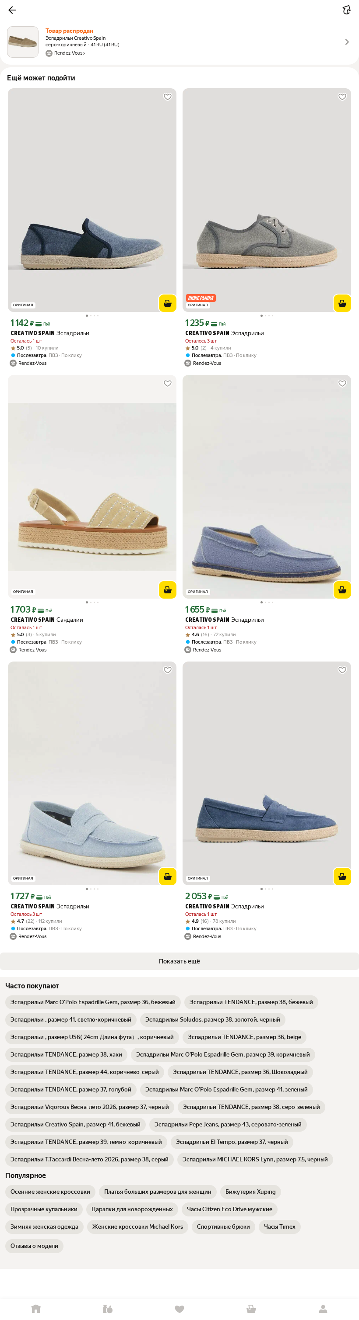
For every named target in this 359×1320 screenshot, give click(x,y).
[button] (12, 10)
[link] (93, 1002)
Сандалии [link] (47, 620)
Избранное (179, 1309)
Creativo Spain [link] (33, 333)
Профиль (323, 1309)
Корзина (251, 1309)
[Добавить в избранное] (167, 97)
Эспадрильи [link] (50, 333)
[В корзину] (167, 303)
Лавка (108, 1309)
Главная (36, 1309)
